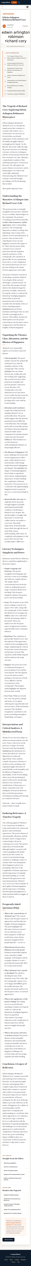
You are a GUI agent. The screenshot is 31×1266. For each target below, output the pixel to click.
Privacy (13, 1262)
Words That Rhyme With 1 (11, 1170)
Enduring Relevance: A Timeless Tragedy (15, 86)
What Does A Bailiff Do (10, 1163)
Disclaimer (23, 1259)
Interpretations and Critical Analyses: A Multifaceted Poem (16, 81)
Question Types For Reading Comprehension (12, 1204)
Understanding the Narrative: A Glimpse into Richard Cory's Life (15, 64)
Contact (17, 1259)
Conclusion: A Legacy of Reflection (16, 94)
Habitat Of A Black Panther (11, 1195)
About (11, 1259)
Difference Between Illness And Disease (12, 1178)
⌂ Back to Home (8, 1239)
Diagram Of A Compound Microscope (14, 1174)
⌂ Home (14, 2)
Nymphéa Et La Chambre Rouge (12, 1213)
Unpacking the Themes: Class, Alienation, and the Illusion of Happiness (15, 70)
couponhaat (5, 2)
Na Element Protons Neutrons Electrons (12, 1199)
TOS (18, 1262)
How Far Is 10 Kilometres (10, 1167)
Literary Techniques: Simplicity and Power (16, 76)
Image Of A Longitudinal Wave (12, 1209)
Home (6, 1259)
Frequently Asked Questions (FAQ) (16, 90)
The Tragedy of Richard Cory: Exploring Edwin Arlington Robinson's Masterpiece (16, 58)
